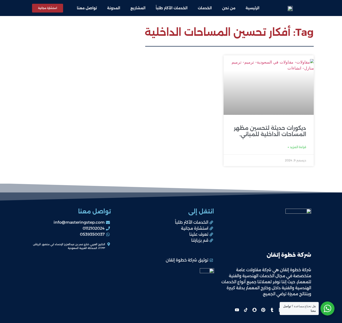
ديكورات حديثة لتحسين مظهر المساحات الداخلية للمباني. (270, 131)
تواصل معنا (87, 8)
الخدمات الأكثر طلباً (172, 8)
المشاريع (137, 8)
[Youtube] (237, 310)
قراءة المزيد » (297, 147)
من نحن (228, 8)
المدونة (113, 8)
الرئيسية (252, 8)
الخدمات (205, 8)
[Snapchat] (254, 310)
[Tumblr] (272, 310)
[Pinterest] (263, 310)
